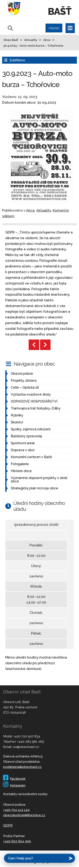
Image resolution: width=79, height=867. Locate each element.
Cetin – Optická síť (25, 387)
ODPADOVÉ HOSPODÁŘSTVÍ (34, 401)
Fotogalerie (20, 464)
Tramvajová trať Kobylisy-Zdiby (35, 408)
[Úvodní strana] (13, 15)
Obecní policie (22, 374)
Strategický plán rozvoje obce (34, 488)
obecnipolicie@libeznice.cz (24, 815)
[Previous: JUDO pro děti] (34, 345)
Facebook (17, 779)
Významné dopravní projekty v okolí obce (39, 479)
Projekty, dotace (24, 380)
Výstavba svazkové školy (31, 394)
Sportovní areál (23, 443)
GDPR (8, 825)
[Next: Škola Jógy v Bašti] (45, 345)
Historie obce (21, 471)
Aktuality (43, 210)
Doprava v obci (23, 450)
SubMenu (17, 60)
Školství (17, 422)
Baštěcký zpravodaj (26, 436)
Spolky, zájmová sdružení (30, 429)
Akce (30, 210)
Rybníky (17, 415)
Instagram (17, 785)
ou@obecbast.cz (26, 747)
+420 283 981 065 (30, 742)
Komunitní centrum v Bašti (31, 457)
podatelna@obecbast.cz (22, 767)
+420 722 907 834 (26, 736)
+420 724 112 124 (16, 810)
